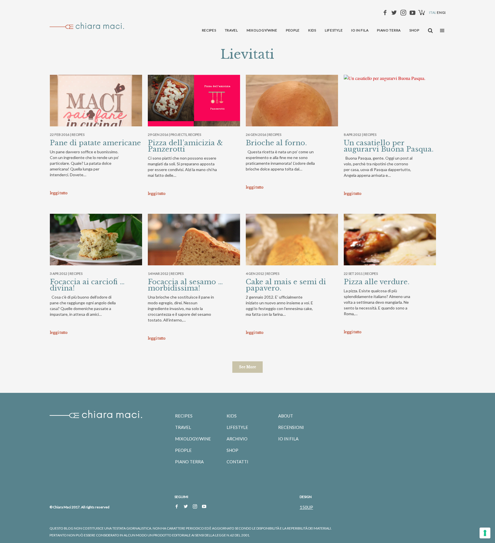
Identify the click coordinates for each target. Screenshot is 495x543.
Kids (232, 415)
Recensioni (291, 427)
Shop (232, 450)
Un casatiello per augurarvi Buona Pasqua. (388, 146)
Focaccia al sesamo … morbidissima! (185, 285)
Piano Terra (189, 461)
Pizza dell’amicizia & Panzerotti (185, 146)
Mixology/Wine (193, 438)
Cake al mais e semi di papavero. (286, 285)
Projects (178, 134)
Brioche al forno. (276, 143)
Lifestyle (237, 427)
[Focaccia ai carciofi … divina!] (96, 244)
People (183, 450)
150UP (306, 507)
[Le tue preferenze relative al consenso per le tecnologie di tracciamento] (485, 533)
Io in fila (288, 438)
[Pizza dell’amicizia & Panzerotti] (194, 121)
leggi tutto (59, 193)
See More (247, 367)
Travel (183, 427)
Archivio (237, 438)
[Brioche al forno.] (292, 121)
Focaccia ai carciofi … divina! (87, 285)
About (285, 415)
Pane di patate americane (95, 143)
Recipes (78, 134)
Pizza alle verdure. (376, 282)
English (444, 12)
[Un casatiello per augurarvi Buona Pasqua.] (390, 78)
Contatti (237, 461)
